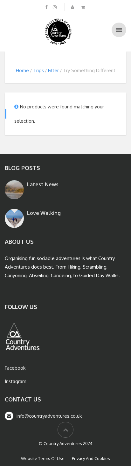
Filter (53, 70)
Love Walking (44, 213)
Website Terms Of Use (43, 458)
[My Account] (73, 7)
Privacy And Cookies (91, 458)
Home (22, 70)
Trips (38, 70)
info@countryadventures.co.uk (49, 416)
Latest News (43, 184)
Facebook (15, 368)
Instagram (15, 381)
